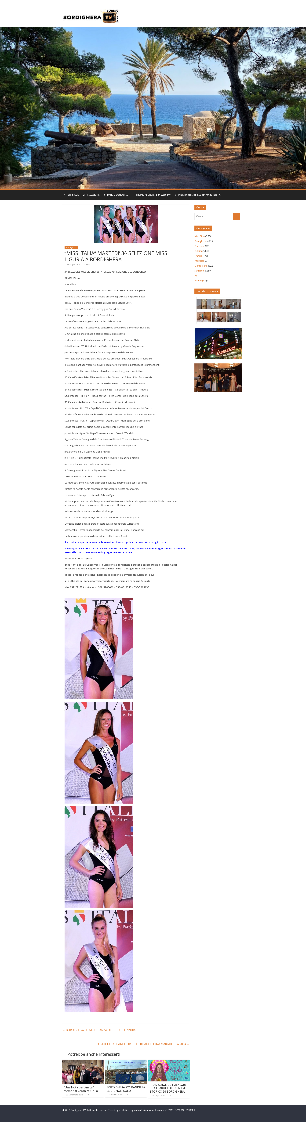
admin (87, 264)
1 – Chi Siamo (71, 194)
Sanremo (199, 270)
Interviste (199, 260)
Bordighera (71, 247)
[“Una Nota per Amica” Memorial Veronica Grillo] (83, 1061)
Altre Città (199, 236)
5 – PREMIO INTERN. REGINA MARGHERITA (197, 194)
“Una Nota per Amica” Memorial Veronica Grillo (81, 1089)
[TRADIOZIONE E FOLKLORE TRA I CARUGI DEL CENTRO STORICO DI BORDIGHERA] (169, 1061)
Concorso (199, 245)
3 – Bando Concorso (115, 194)
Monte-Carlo (201, 265)
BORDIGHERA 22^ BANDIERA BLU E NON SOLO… (126, 1089)
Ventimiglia (200, 280)
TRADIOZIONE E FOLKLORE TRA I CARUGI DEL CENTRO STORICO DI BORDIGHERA (168, 1088)
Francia (198, 255)
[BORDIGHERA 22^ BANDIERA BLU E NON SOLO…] (126, 1061)
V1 (195, 275)
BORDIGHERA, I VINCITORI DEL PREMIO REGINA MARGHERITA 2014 (143, 1044)
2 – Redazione (91, 194)
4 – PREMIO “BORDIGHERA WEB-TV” (151, 194)
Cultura (198, 250)
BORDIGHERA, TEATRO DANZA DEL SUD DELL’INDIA (98, 1030)
